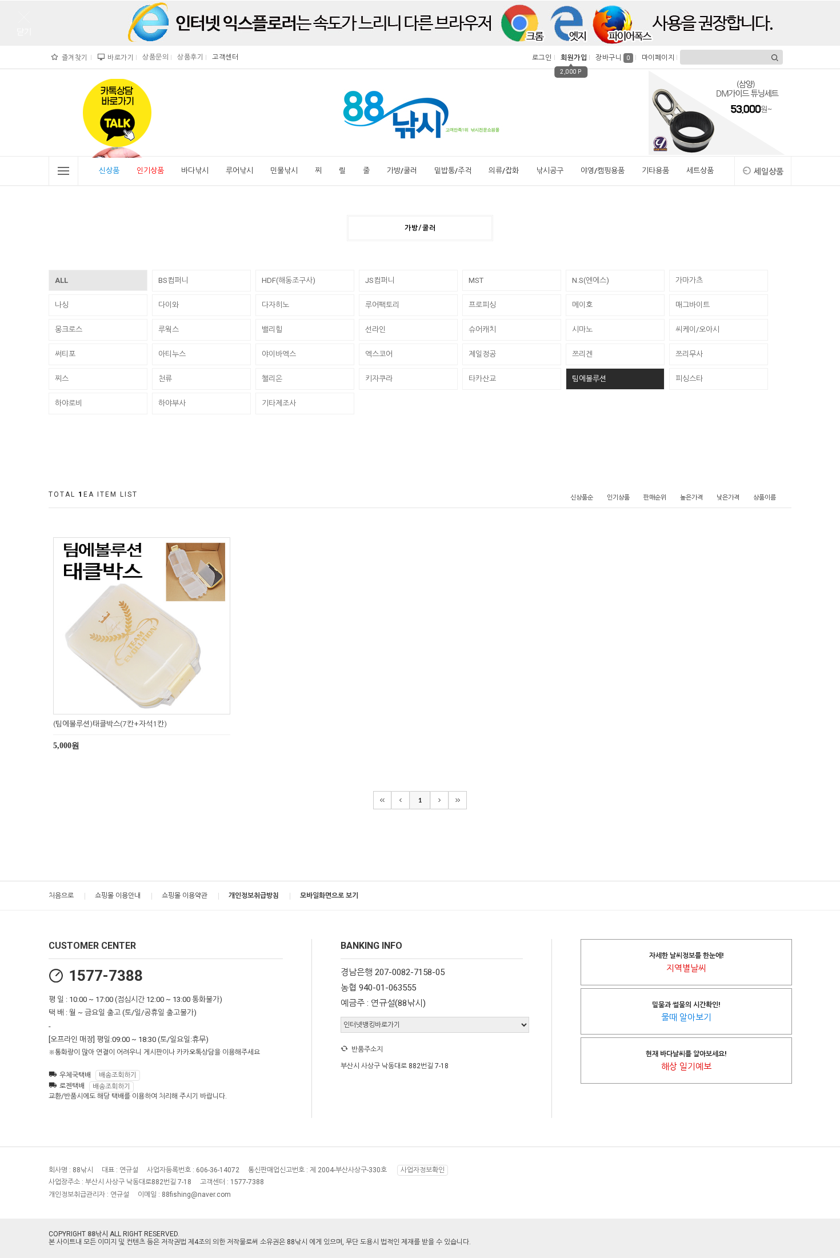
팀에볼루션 (589, 378)
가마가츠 (689, 280)
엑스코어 (379, 354)
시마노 (582, 329)
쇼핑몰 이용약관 (184, 896)
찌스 (62, 378)
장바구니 (612, 58)
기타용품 (655, 170)
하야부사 (172, 403)
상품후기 (189, 57)
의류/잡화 (504, 170)
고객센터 (223, 57)
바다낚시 (195, 170)
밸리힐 (272, 329)
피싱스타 (689, 378)
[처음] (382, 800)
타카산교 (482, 378)
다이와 (168, 305)
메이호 (582, 305)
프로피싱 (482, 305)
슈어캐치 (482, 329)
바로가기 (119, 58)
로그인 (541, 58)
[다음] (439, 800)
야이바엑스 (279, 354)
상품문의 (154, 57)
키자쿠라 (379, 378)
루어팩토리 (382, 305)
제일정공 (482, 354)
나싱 (62, 305)
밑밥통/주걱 (452, 170)
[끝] (458, 800)
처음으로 (61, 896)
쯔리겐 (582, 354)
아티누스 (172, 354)
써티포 (65, 354)
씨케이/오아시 (697, 329)
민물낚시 (284, 170)
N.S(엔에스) (590, 280)
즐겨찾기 (74, 58)
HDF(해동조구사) (288, 280)
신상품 (109, 170)
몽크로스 (68, 329)
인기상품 (150, 170)
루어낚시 (239, 170)
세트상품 (700, 170)
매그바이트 (692, 305)
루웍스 (168, 329)
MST (476, 280)
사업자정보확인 (423, 1170)
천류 (165, 378)
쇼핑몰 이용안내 (118, 896)
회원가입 (572, 58)
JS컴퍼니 (379, 280)
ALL (61, 280)
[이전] (400, 800)
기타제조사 (279, 403)
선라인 (375, 329)
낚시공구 (549, 170)
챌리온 (272, 378)
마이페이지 (657, 58)
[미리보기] (128, 704)
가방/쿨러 (402, 170)
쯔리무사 (689, 354)
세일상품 (768, 171)
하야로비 (68, 403)
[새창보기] (154, 704)
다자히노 (275, 305)
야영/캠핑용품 (603, 170)
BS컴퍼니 (173, 280)
